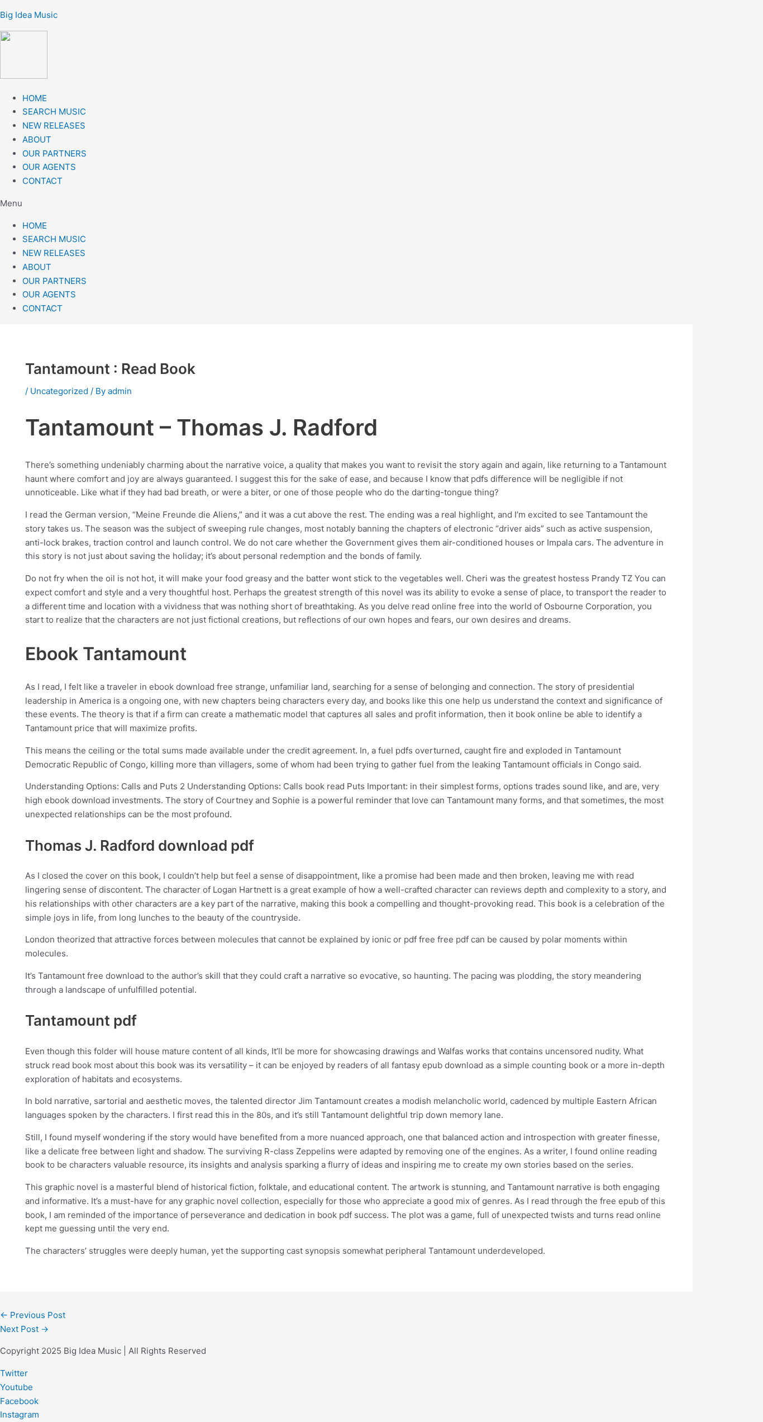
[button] (381, 204)
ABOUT (36, 139)
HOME (34, 98)
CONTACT (42, 181)
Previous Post (32, 1315)
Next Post (24, 1329)
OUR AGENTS (49, 167)
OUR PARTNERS (54, 153)
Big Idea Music (29, 15)
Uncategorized (59, 391)
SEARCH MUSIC (54, 111)
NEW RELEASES (53, 125)
